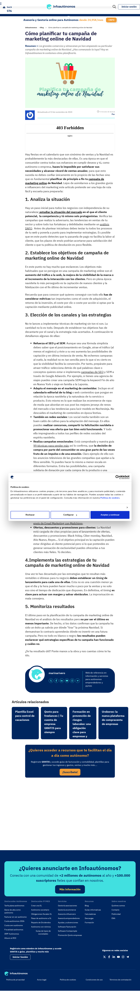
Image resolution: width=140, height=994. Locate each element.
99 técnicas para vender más (51, 445)
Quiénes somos (118, 905)
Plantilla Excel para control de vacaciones (24, 716)
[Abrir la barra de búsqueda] (114, 7)
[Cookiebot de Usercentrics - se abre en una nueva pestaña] (117, 477)
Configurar (68, 515)
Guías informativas (93, 910)
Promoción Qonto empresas (70, 935)
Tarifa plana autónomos (14, 905)
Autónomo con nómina (41, 927)
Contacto (115, 910)
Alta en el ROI (10, 938)
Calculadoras (90, 914)
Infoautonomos (31, 27)
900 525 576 (9, 7)
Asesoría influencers (67, 914)
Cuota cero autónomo (13, 925)
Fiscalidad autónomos (13, 929)
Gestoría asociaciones (67, 905)
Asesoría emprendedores (69, 918)
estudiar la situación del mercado (60, 212)
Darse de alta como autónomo (12, 911)
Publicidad (116, 914)
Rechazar (30, 515)
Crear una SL (36, 905)
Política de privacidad (15, 979)
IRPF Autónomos (11, 934)
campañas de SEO (92, 372)
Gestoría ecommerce (67, 910)
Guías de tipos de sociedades (43, 932)
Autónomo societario (40, 910)
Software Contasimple (67, 931)
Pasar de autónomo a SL (41, 918)
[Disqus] (70, 817)
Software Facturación (67, 927)
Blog (42, 27)
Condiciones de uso (94, 979)
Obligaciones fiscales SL (41, 914)
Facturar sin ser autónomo (15, 917)
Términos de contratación (120, 979)
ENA (113, 918)
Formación (89, 922)
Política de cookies (110, 498)
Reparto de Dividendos (41, 922)
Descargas (89, 918)
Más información (70, 889)
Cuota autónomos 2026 (14, 921)
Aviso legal (41, 979)
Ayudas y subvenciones (68, 922)
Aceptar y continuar (110, 515)
